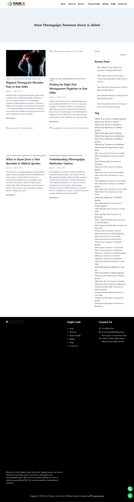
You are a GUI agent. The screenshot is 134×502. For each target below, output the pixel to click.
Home (63, 4)
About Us (71, 4)
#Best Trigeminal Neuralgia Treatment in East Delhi (111, 226)
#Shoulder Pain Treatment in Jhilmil (109, 281)
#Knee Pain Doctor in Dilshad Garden (109, 233)
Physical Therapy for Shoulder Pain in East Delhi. (23, 79)
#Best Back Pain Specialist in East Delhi (109, 149)
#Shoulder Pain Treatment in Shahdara (110, 284)
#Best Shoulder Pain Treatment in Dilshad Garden (108, 204)
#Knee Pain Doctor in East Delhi (107, 236)
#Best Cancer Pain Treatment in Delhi (109, 153)
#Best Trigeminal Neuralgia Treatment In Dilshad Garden (110, 221)
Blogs (113, 4)
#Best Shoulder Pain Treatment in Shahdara (108, 215)
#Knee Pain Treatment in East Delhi (109, 247)
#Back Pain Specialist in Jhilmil (108, 133)
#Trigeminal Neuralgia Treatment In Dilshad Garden (109, 288)
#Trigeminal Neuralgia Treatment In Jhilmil (109, 299)
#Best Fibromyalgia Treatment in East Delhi (110, 157)
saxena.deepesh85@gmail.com (113, 332)
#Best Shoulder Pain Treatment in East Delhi (110, 210)
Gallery (106, 4)
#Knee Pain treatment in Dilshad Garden (108, 243)
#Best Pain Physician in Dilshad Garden (108, 199)
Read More (11, 118)
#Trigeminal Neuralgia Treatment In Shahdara (109, 304)
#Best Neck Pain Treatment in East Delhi (111, 189)
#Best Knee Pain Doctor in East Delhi (109, 172)
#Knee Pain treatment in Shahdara (108, 250)
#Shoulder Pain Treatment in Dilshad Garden (109, 277)
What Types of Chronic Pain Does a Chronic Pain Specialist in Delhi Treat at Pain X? (112, 78)
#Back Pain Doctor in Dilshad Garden (110, 119)
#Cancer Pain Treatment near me (108, 230)
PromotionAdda (98, 496)
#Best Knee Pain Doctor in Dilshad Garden (108, 168)
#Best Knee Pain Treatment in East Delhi (109, 176)
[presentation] (26, 63)
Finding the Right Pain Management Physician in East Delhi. (68, 88)
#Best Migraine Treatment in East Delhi (110, 181)
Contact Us (122, 4)
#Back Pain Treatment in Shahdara (109, 144)
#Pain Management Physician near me (110, 268)
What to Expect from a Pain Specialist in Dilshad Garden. (25, 155)
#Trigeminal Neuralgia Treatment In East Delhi (109, 293)
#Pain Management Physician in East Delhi (109, 262)
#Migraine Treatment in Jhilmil (107, 255)
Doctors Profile (94, 4)
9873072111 (109, 328)
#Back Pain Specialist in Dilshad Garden (108, 129)
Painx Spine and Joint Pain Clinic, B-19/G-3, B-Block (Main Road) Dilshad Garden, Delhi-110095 (114, 338)
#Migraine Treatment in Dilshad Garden (110, 253)
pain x (10, 91)
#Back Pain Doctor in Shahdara (108, 124)
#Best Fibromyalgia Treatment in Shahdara (108, 162)
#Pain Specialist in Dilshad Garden (109, 272)
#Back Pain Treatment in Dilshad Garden (108, 140)
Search (97, 51)
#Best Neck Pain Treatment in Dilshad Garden (110, 185)
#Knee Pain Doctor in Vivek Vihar (108, 239)
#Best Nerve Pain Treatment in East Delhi (109, 193)
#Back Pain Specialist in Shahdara (109, 136)
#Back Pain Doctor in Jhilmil (107, 121)
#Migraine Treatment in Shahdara (108, 258)
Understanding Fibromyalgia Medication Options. (65, 155)
